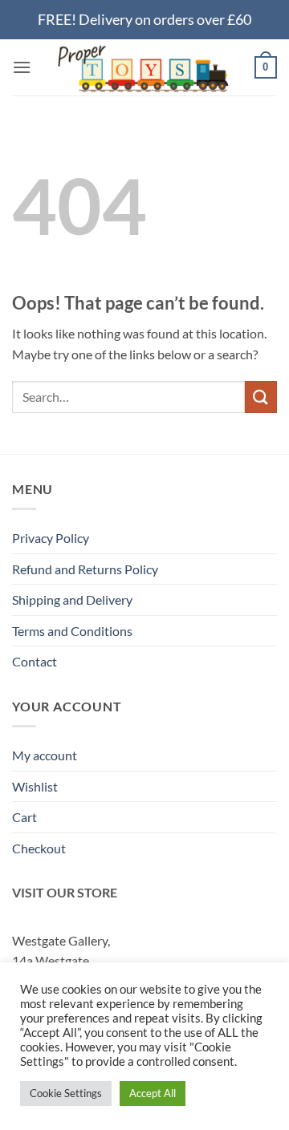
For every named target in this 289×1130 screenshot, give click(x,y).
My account (44, 755)
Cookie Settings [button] (66, 1093)
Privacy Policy (50, 537)
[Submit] (261, 396)
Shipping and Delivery (72, 599)
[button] (21, 67)
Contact (34, 661)
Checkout (39, 848)
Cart (24, 816)
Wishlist (35, 786)
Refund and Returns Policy (85, 569)
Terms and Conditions (72, 630)
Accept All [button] (152, 1093)
